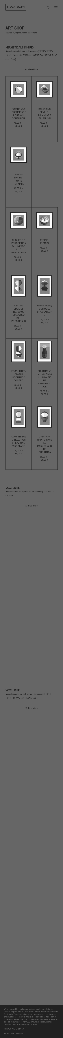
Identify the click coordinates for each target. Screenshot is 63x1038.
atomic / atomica (44, 241)
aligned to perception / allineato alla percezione (18, 246)
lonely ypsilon (44, 546)
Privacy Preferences (14, 1029)
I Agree (19, 1033)
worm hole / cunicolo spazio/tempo (44, 310)
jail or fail (18, 545)
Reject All (9, 1033)
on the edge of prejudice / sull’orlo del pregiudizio (18, 313)
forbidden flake (44, 749)
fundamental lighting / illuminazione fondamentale (44, 378)
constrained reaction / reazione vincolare (18, 441)
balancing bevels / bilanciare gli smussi (44, 113)
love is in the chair (45, 653)
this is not (18, 651)
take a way (44, 860)
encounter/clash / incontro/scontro (18, 375)
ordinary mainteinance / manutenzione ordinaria (44, 444)
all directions (19, 861)
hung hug (18, 804)
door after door (18, 600)
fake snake (18, 747)
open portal (44, 918)
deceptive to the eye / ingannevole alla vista (44, 179)
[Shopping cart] (46, 7)
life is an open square (44, 601)
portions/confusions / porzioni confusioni (19, 113)
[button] (56, 7)
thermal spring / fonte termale (18, 179)
